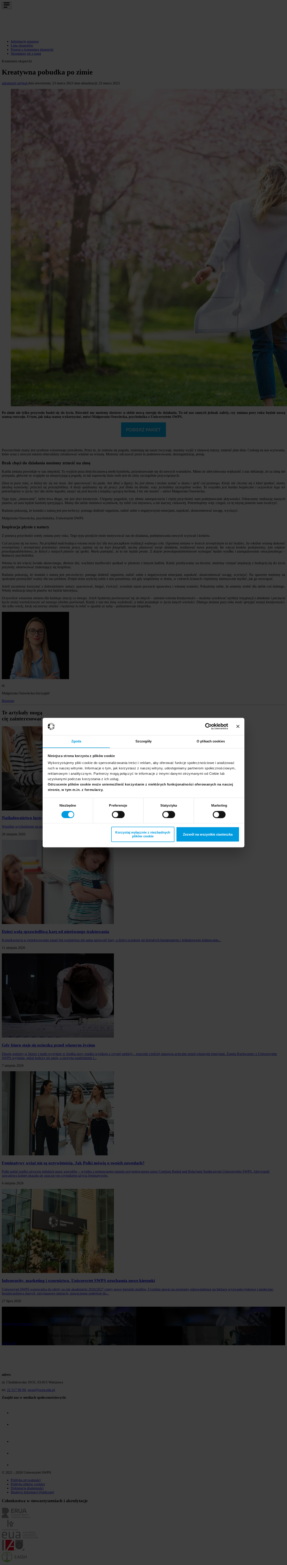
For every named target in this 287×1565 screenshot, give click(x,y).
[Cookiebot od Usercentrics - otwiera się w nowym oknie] (208, 726)
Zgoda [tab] (76, 741)
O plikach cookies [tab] (211, 741)
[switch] (118, 814)
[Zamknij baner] (237, 726)
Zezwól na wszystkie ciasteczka (208, 834)
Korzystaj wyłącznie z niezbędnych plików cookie (142, 834)
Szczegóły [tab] (143, 741)
